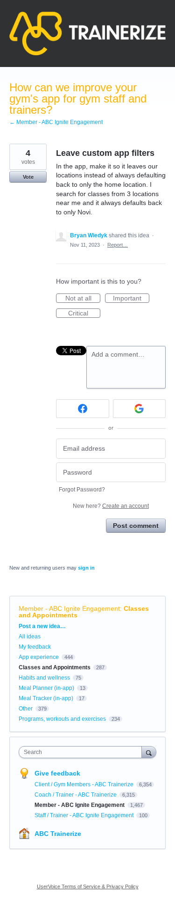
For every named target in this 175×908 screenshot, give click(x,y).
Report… (117, 245)
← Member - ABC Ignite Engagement (56, 122)
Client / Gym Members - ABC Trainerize (85, 784)
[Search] (148, 752)
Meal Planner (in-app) (46, 688)
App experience (39, 657)
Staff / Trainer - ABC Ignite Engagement (85, 815)
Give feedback (57, 773)
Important (131, 298)
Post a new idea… (42, 626)
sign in (86, 568)
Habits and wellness (44, 677)
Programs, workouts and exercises (62, 719)
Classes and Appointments (55, 667)
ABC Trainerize (58, 833)
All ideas (30, 636)
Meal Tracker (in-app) (46, 698)
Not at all (82, 298)
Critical (84, 313)
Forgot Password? (82, 489)
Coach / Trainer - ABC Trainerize (76, 794)
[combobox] (82, 752)
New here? (111, 506)
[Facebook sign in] (82, 408)
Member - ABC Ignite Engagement (69, 608)
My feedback (35, 647)
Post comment (136, 525)
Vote (28, 177)
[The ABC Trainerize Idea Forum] (87, 33)
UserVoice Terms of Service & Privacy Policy (88, 886)
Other (26, 708)
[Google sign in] (139, 408)
